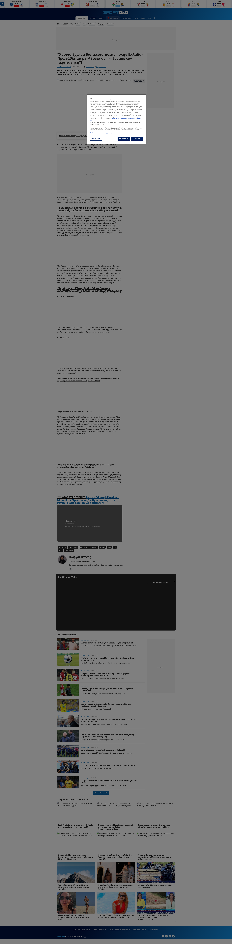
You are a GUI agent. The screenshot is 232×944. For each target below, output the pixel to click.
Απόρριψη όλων (123, 138)
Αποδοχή (137, 138)
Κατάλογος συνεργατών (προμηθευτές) (101, 132)
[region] (116, 119)
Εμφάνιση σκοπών (96, 138)
